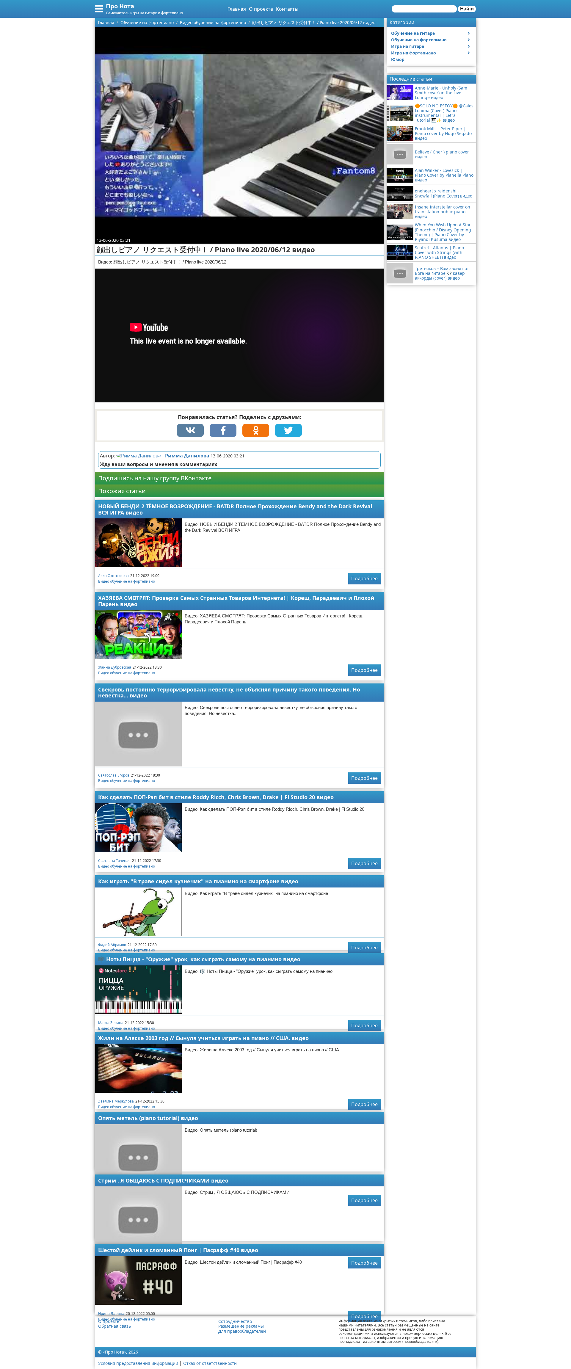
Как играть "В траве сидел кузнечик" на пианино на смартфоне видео (198, 881)
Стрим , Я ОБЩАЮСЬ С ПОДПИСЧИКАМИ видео (163, 1180)
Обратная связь (114, 1326)
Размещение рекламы (241, 1326)
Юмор (397, 59)
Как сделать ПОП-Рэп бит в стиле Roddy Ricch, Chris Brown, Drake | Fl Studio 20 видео (216, 797)
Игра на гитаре (407, 46)
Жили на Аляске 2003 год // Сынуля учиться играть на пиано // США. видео (203, 1038)
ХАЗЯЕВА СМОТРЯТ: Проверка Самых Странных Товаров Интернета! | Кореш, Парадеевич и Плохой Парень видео (236, 601)
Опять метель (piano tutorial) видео (148, 1118)
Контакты (287, 9)
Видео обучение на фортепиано (126, 581)
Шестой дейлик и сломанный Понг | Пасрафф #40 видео (178, 1250)
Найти (467, 8)
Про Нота (120, 6)
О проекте (261, 9)
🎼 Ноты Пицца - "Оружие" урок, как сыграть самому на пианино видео (199, 959)
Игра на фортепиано (413, 53)
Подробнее (364, 578)
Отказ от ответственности (210, 1363)
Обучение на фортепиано (419, 40)
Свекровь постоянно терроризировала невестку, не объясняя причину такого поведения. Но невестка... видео (229, 692)
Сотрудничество (235, 1321)
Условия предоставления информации (138, 1363)
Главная (237, 9)
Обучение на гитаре (413, 33)
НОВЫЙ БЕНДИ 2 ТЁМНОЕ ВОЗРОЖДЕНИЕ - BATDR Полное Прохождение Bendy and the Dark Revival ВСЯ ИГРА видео (235, 509)
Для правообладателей (242, 1331)
